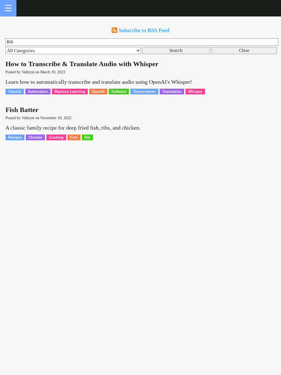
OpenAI (98, 91)
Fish (74, 137)
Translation (171, 91)
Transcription (144, 91)
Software (118, 91)
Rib (87, 137)
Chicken (35, 137)
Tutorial (14, 91)
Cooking (56, 137)
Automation (38, 91)
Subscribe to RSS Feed (144, 30)
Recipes (15, 137)
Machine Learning (70, 91)
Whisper (195, 91)
